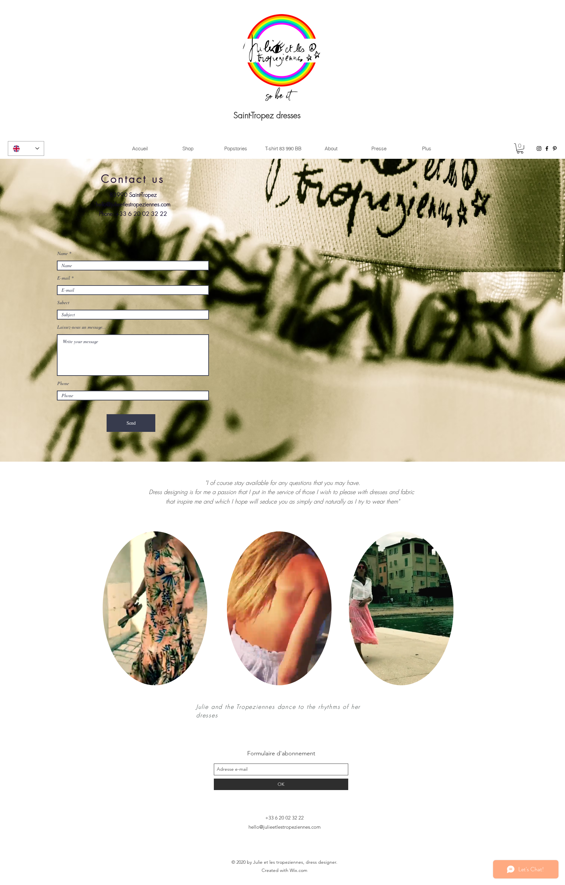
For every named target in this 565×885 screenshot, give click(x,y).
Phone (63, 383)
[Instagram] (539, 148)
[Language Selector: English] (26, 148)
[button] (520, 148)
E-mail (63, 278)
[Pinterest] (555, 148)
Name (62, 253)
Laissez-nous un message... (81, 327)
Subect (63, 302)
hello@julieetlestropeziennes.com (133, 204)
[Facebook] (547, 148)
